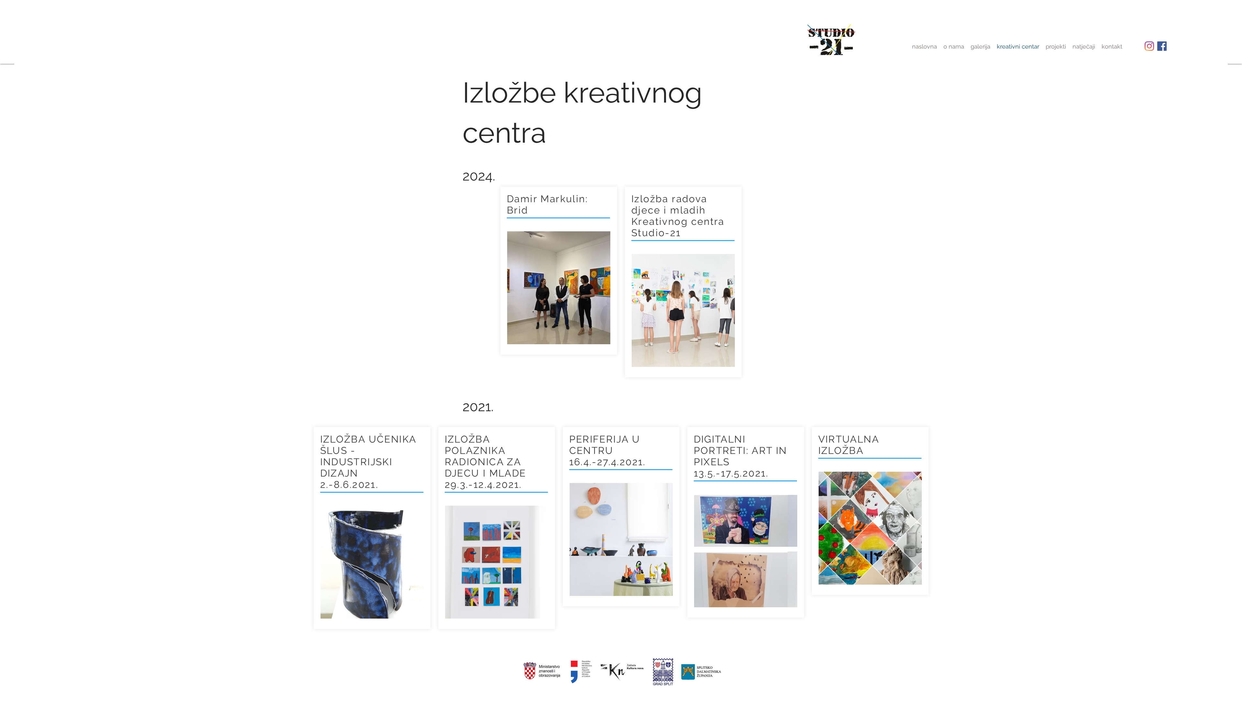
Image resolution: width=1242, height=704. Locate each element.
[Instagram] (1149, 46)
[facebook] (1162, 46)
